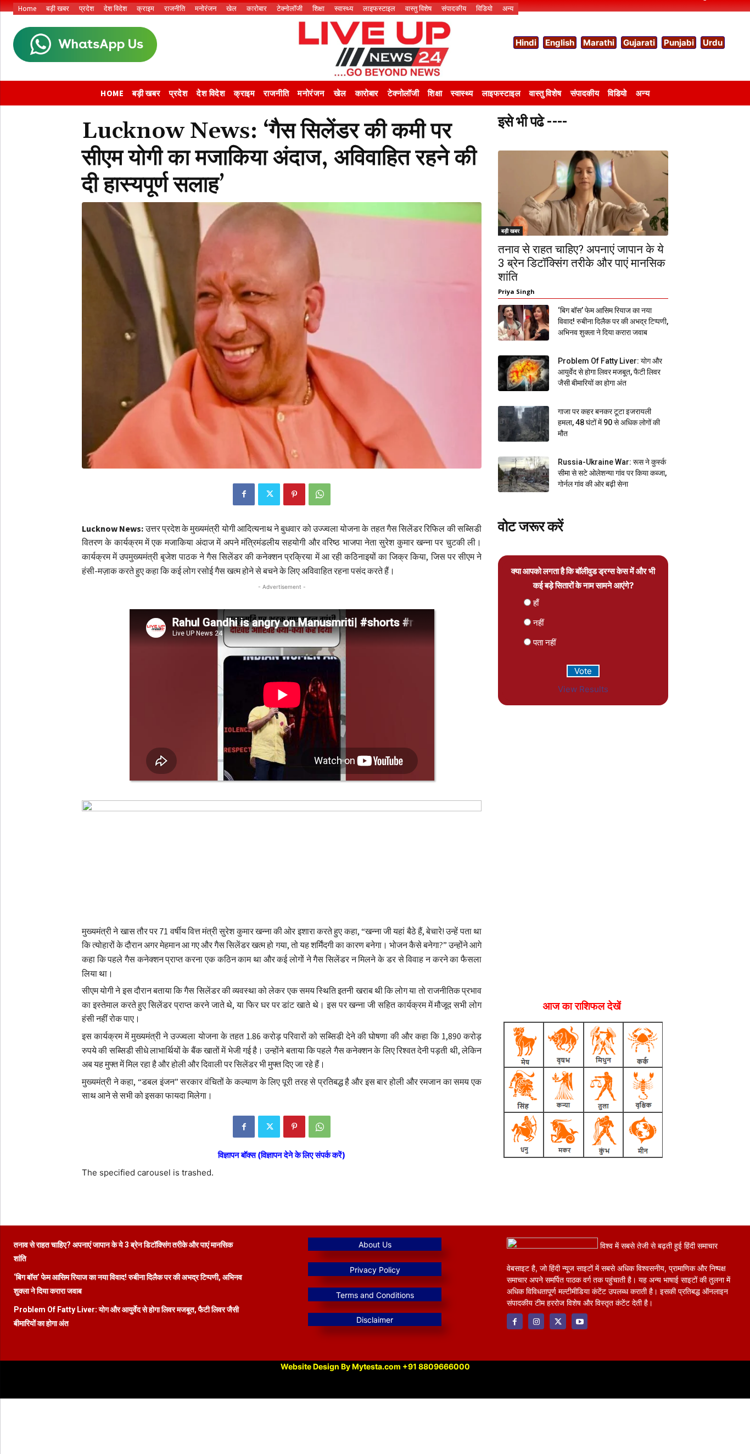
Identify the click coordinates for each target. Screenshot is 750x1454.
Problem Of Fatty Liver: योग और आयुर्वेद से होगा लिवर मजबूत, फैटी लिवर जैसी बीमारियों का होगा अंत (610, 371)
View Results (583, 689)
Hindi (526, 42)
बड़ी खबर (510, 231)
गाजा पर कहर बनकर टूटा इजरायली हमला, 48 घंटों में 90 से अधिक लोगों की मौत (609, 422)
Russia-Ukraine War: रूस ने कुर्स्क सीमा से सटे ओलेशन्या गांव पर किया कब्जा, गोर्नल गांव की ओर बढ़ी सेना (612, 473)
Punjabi (679, 42)
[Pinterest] (294, 494)
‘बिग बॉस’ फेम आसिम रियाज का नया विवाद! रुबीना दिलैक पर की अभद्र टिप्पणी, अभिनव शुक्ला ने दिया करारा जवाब (613, 321)
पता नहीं (544, 642)
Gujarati (639, 42)
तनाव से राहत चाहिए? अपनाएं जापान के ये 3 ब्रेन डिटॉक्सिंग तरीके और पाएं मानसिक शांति (581, 263)
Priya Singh (516, 291)
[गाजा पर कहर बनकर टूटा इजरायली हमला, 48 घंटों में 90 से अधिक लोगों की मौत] (523, 424)
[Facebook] (244, 494)
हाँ (536, 603)
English (559, 42)
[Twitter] (269, 494)
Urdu (713, 42)
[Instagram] (536, 1321)
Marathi (598, 42)
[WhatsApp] (320, 494)
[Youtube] (579, 1321)
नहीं (538, 622)
